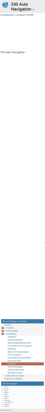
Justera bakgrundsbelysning (19, 343)
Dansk (6, 386)
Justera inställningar (16, 370)
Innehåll (7, 325)
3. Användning (20, 15)
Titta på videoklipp (15, 367)
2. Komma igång (11, 331)
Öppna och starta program (18, 352)
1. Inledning (9, 328)
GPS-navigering (14, 355)
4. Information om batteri (14, 376)
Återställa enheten (15, 373)
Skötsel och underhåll (13, 379)
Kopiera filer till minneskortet (19, 358)
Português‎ (7, 404)
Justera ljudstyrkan (15, 340)
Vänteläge (12, 349)
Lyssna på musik (14, 361)
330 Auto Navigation (5, 4)
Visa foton (12, 364)
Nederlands (7, 400)
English (6, 390)
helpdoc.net (10, 410)
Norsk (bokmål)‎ (8, 402)
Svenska (6, 406)
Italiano (6, 398)
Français (6, 396)
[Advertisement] (22, 33)
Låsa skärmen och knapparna (20, 346)
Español (6, 392)
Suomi (6, 394)
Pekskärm (12, 337)
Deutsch (6, 388)
